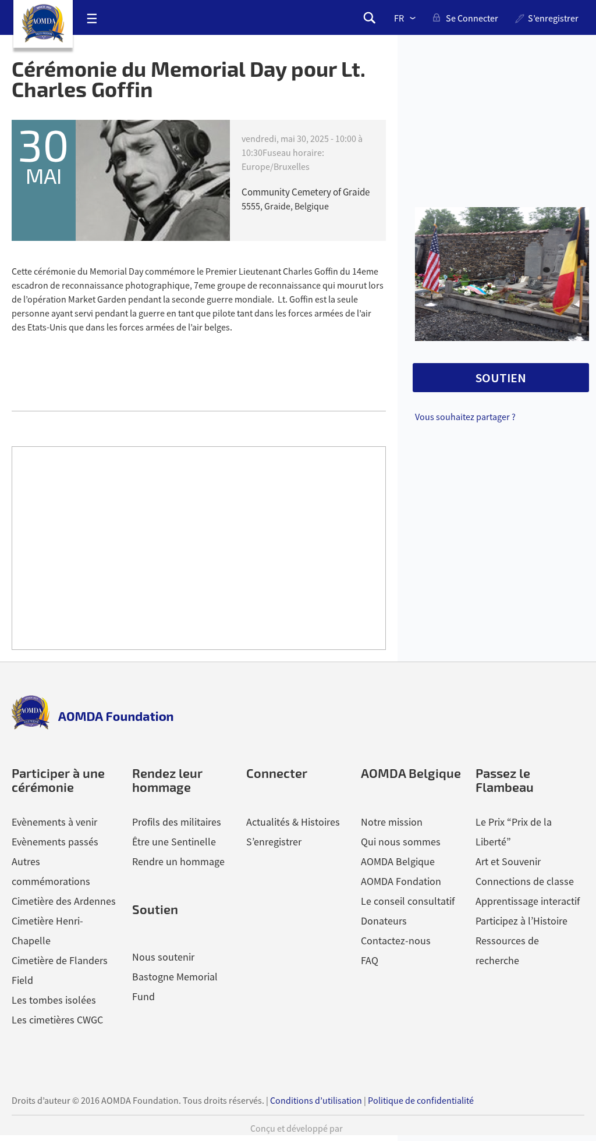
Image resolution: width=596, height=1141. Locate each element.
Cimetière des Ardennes (64, 901)
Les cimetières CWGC (57, 1019)
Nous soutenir (163, 957)
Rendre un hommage (178, 861)
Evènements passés (55, 841)
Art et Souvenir (508, 861)
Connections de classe (525, 881)
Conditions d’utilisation (316, 1100)
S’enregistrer (553, 18)
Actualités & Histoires (293, 822)
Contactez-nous (396, 940)
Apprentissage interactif (528, 901)
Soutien (155, 909)
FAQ (369, 960)
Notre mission (392, 822)
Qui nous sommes (401, 841)
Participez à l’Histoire (521, 920)
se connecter (472, 18)
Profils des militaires (176, 822)
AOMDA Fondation (401, 881)
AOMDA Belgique (398, 861)
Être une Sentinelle (174, 841)
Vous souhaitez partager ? (465, 416)
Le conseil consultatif (408, 901)
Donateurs (384, 920)
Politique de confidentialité (421, 1100)
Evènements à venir (54, 822)
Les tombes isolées (54, 1000)
